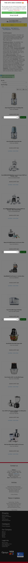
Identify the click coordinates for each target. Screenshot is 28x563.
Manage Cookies (13, 15)
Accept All (14, 12)
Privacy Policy (17, 10)
